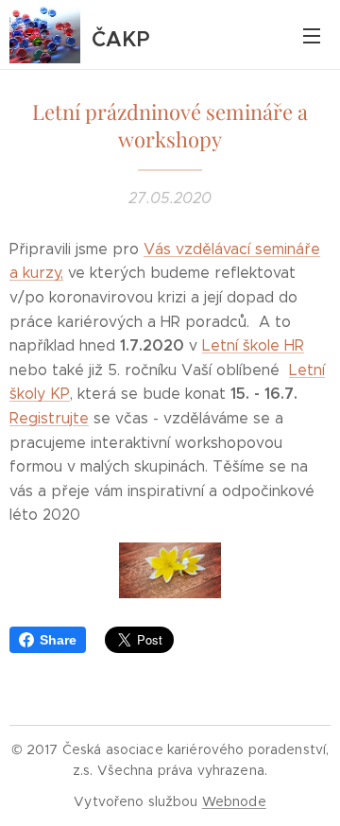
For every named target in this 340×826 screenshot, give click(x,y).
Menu (312, 35)
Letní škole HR (253, 345)
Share (58, 639)
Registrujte (49, 418)
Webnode (234, 801)
